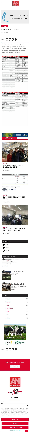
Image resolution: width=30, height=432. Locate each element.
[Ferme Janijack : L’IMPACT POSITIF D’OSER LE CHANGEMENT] (15, 152)
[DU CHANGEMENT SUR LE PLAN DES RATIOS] (15, 184)
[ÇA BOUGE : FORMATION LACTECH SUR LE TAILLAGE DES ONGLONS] (15, 215)
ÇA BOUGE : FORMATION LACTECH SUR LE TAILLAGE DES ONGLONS (14, 229)
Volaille (17, 318)
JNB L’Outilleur (17, 308)
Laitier (17, 311)
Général (17, 302)
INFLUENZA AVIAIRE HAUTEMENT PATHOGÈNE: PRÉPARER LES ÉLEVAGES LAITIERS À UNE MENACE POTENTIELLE (19, 286)
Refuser (15, 423)
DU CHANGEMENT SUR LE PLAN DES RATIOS (19, 260)
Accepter (15, 419)
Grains (17, 305)
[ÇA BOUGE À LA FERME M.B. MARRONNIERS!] (6, 275)
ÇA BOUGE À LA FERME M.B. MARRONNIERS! (17, 272)
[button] (28, 405)
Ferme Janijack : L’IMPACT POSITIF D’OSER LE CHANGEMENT (12, 166)
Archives (17, 299)
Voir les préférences (15, 427)
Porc (17, 314)
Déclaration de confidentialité (15, 430)
